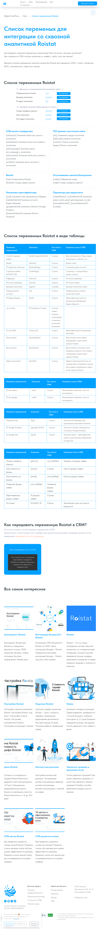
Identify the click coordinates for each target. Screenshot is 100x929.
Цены (31, 2)
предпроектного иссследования (29, 536)
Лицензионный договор (36, 896)
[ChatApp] (8, 901)
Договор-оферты (34, 886)
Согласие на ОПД (35, 900)
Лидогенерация (41, 2)
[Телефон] (12, 901)
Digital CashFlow (11, 16)
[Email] (15, 901)
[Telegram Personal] (5, 901)
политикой (16, 918)
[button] (87, 3)
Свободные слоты (80, 897)
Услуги (22, 2)
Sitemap (54, 897)
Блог (51, 2)
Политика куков (33, 904)
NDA (53, 901)
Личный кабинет (57, 890)
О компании (24, 5)
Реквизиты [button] (54, 894)
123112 (76, 886)
